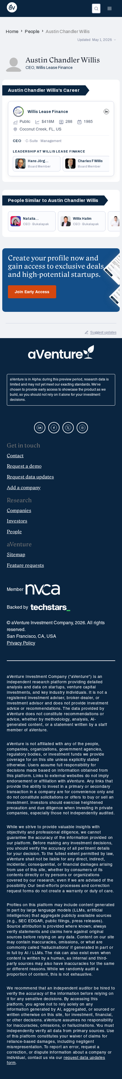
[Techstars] (50, 607)
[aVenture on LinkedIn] (39, 427)
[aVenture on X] (68, 427)
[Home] (12, 8)
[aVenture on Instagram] (82, 427)
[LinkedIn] (106, 111)
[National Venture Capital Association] (43, 589)
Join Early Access (32, 292)
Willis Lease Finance (54, 68)
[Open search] (96, 8)
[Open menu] (109, 8)
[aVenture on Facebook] (54, 427)
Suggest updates (103, 332)
